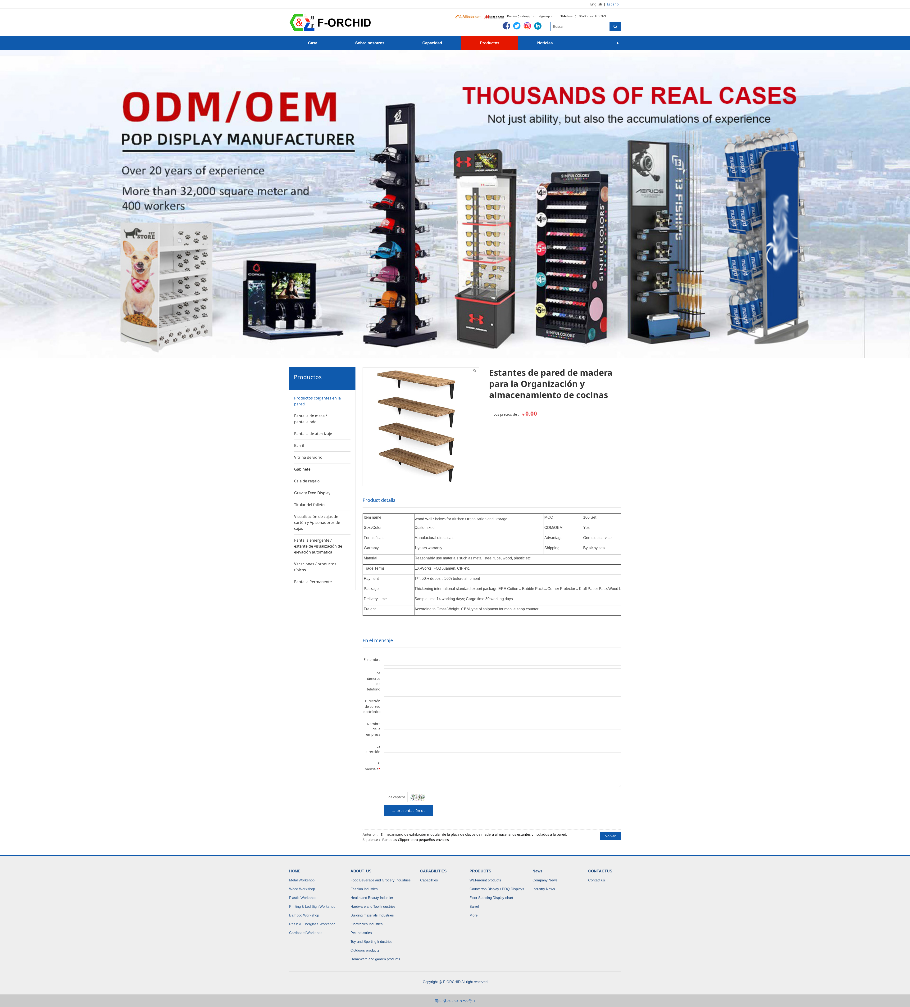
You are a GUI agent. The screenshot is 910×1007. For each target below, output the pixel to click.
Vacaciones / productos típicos (315, 566)
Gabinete (302, 469)
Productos (489, 43)
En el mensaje (378, 640)
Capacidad (432, 43)
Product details (379, 500)
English (596, 4)
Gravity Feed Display (312, 492)
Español (613, 4)
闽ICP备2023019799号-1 (455, 1000)
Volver (610, 836)
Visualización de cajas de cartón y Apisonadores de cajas (317, 522)
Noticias (545, 43)
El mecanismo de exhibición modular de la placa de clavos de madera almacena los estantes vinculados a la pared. (474, 834)
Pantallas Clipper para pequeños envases (415, 839)
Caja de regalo (307, 481)
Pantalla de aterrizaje (313, 433)
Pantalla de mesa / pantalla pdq (310, 418)
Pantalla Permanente (313, 581)
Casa (312, 43)
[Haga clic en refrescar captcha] (417, 797)
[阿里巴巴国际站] (468, 16)
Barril (299, 445)
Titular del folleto (309, 504)
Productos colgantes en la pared (317, 401)
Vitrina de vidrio (308, 457)
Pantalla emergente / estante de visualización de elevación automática (318, 546)
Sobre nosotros (369, 43)
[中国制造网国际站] (494, 16)
